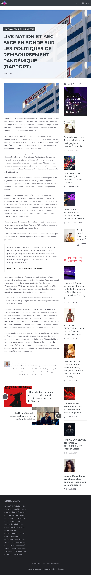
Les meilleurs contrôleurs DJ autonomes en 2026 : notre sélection (73, 102)
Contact (60, 569)
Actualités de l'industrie (19, 29)
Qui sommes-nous (34, 569)
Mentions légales (49, 569)
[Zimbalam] (4, 3)
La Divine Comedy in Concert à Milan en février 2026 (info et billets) (23, 416)
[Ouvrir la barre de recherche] (77, 3)
